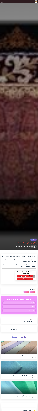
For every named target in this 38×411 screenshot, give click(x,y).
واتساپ (30, 306)
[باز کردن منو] (2, 2)
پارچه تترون (33, 239)
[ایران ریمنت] (36, 1)
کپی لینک (30, 310)
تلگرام (31, 302)
